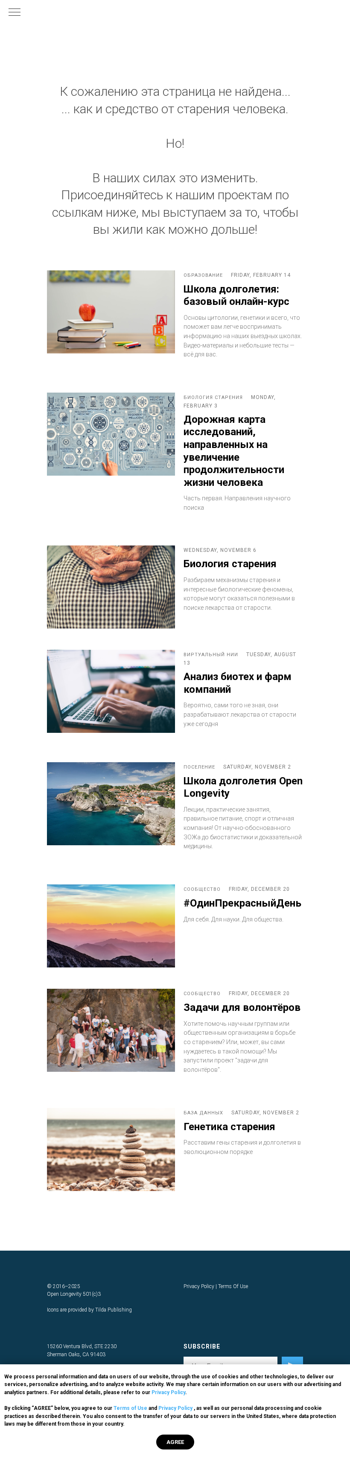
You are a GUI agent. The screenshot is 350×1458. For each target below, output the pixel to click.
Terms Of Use (233, 1286)
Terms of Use (130, 1408)
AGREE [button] (175, 1442)
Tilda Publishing (113, 1310)
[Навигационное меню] (14, 13)
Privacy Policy (168, 1392)
